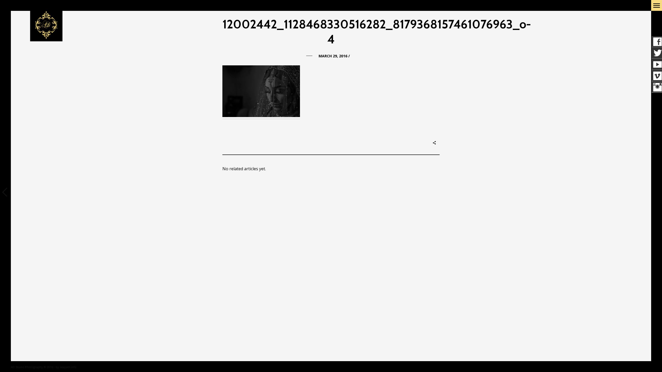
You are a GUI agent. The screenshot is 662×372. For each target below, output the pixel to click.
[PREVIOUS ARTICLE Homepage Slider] (5, 192)
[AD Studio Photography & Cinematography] (46, 25)
